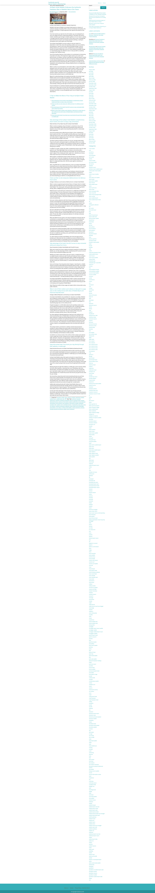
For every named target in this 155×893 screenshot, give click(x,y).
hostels (90, 426)
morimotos (91, 599)
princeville (91, 672)
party (90, 648)
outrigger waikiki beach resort (96, 631)
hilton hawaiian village (94, 407)
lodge (90, 550)
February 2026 (92, 80)
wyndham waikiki (93, 875)
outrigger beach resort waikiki (96, 628)
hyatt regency (92, 451)
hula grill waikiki (92, 441)
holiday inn (91, 414)
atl (89, 201)
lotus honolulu (92, 553)
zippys (90, 878)
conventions (92, 279)
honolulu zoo (92, 424)
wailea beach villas (93, 839)
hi (89, 395)
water (90, 847)
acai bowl (91, 153)
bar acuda (91, 208)
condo (90, 278)
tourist (90, 772)
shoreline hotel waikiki (94, 725)
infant (90, 467)
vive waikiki (91, 798)
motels (90, 601)
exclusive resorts (93, 319)
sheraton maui (92, 715)
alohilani (91, 165)
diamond (91, 303)
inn (89, 468)
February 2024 (92, 120)
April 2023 (91, 137)
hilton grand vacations (94, 405)
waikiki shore (92, 823)
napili (90, 603)
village (90, 791)
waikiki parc (91, 820)
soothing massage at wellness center (64, 406)
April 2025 (91, 97)
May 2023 (91, 136)
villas (90, 793)
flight (90, 337)
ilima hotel (91, 462)
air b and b (91, 157)
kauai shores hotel (93, 518)
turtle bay (91, 781)
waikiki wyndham (93, 829)
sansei (90, 705)
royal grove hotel (93, 696)
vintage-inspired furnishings (56, 409)
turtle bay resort (93, 783)
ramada (91, 679)
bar (90, 206)
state (90, 739)
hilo (90, 399)
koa (90, 531)
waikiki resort (53, 399)
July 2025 (91, 91)
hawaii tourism (92, 385)
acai (90, 150)
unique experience (76, 407)
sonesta (91, 728)
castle (90, 250)
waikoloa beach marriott (94, 834)
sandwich (91, 703)
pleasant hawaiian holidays (95, 660)
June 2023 (91, 134)
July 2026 (91, 71)
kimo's (90, 524)
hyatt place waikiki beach (94, 450)
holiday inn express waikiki (95, 417)
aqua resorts (92, 182)
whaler (90, 858)
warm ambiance (70, 409)
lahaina (90, 536)
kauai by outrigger (93, 509)
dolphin (91, 312)
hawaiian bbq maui (93, 390)
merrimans (91, 582)
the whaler (91, 769)
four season (92, 341)
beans (90, 223)
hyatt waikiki (92, 456)
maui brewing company (94, 572)
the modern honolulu (94, 764)
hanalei (90, 375)
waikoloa (91, 832)
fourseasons (92, 351)
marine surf (91, 562)
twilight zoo (91, 786)
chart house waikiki (93, 257)
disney (90, 308)
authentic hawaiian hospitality (62, 400)
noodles (91, 614)
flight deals (91, 339)
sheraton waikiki (93, 718)
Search (90, 5)
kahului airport (92, 492)
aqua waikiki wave (93, 184)
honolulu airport (93, 421)
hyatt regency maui (93, 453)
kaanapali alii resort (93, 482)
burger (90, 245)
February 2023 (92, 141)
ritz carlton (91, 691)
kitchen (90, 526)
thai (90, 757)
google (90, 356)
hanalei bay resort (93, 376)
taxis (90, 756)
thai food (91, 761)
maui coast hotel (93, 574)
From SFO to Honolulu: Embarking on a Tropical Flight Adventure (97, 27)
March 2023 (91, 139)
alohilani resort (92, 167)
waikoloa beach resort (94, 835)
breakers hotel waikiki (94, 242)
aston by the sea (93, 187)
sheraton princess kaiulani (95, 717)
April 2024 (91, 117)
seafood (91, 708)
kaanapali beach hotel (94, 485)
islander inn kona (93, 472)
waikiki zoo (91, 830)
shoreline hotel (92, 723)
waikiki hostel (92, 818)
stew (90, 744)
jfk (89, 477)
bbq (90, 213)
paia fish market (92, 642)
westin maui (92, 854)
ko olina (91, 528)
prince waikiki (92, 669)
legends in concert (93, 543)
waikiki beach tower (93, 808)
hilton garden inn (93, 404)
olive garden (92, 625)
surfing (90, 747)
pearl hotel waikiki (93, 655)
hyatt (90, 443)
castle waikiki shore (93, 254)
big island (91, 232)
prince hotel (92, 667)
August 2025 (92, 90)
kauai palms (92, 516)
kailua (90, 494)
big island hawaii (93, 233)
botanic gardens (93, 239)
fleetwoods (91, 336)
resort (90, 686)
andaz (90, 172)
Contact (104, 3)
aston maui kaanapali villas (95, 194)
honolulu (59, 397)
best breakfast (92, 228)
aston (90, 186)
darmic (90, 293)
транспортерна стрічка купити (96, 61)
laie (90, 540)
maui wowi (91, 579)
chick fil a (91, 264)
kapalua (91, 504)
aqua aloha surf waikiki (94, 177)
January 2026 (92, 81)
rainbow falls (92, 677)
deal (90, 298)
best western (92, 230)
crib (90, 286)
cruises (90, 288)
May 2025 (91, 95)
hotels (62, 397)
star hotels (91, 735)
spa (90, 730)
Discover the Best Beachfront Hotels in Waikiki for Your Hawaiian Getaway (97, 13)
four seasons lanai (93, 346)
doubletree (91, 313)
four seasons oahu (93, 349)
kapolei (90, 506)
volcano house (92, 800)
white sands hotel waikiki (95, 863)
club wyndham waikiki (94, 271)
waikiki (82, 397)
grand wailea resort (93, 361)
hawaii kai (91, 382)
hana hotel (91, 373)
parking (91, 647)
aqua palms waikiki (93, 181)
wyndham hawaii (93, 871)
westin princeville (93, 856)
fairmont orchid (92, 325)
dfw (90, 302)
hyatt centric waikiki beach (95, 445)
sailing (90, 701)
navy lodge (91, 608)
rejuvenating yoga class (77, 404)
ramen (90, 683)
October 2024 (92, 107)
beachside (91, 221)
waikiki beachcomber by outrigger (97, 813)
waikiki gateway (92, 817)
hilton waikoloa (92, 410)
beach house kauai (93, 215)
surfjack (73, 397)
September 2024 (93, 108)
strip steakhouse (93, 746)
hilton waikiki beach (93, 409)
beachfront (91, 220)
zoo (90, 880)
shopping (91, 720)
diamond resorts (93, 305)
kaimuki (91, 496)
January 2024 (92, 122)
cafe (90, 249)
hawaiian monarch (93, 392)
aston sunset (92, 196)
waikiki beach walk (93, 810)
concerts (91, 276)
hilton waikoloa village (94, 412)
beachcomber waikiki (94, 218)
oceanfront (91, 620)
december (91, 300)
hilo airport (91, 400)
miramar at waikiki (93, 587)
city (90, 267)
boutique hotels (92, 240)
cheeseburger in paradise (95, 262)
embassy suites (92, 317)
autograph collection (94, 204)
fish (90, 330)
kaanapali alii (92, 480)
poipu (90, 662)
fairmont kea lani (93, 324)
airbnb (90, 158)
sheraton (91, 711)
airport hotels (92, 160)
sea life (90, 706)
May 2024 (91, 115)
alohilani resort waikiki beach (95, 169)
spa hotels (91, 732)
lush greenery (66, 403)
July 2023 (91, 132)
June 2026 (91, 73)
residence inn (92, 684)
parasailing (91, 643)
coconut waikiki (92, 274)
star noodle (91, 737)
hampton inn (92, 371)
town (90, 776)
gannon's (91, 354)
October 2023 (92, 127)
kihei (90, 522)
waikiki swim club (61, 399)
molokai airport (92, 594)
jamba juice (91, 473)
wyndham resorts (93, 873)
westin (90, 852)
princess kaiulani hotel (94, 671)
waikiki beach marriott (94, 806)
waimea (91, 844)
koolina (90, 534)
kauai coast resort (93, 511)
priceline (91, 665)
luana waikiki (92, 555)
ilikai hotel (91, 460)
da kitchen (91, 290)
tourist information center (95, 774)
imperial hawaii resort (94, 465)
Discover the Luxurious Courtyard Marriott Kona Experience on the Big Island (97, 17)
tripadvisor (91, 778)
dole (90, 310)
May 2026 (91, 74)
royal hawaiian (92, 698)
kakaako (91, 497)
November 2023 (92, 125)
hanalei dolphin (92, 378)
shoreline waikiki (93, 727)
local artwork (59, 403)
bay (90, 211)
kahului (90, 490)
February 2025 (92, 100)
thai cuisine (91, 759)
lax (89, 541)
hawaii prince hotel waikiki (95, 383)
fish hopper (91, 332)
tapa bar (91, 754)
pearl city (91, 654)
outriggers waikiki (93, 633)
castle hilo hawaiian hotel (95, 252)
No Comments (72, 11)
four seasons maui (93, 347)
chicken (91, 266)
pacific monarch (92, 637)
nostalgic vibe (53, 404)
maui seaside (92, 575)
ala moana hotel (92, 162)
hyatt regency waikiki (94, 455)
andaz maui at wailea (94, 174)
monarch (91, 596)
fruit (90, 353)
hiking (90, 397)
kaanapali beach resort (94, 487)
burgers (91, 247)
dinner (90, 307)
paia (90, 640)
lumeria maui (92, 557)
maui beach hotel (93, 570)
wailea (90, 837)
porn (90, 33)
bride (90, 244)
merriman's (91, 580)
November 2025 (92, 85)
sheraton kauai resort (94, 713)
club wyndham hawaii (94, 269)
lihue (90, 548)
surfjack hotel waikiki (67, 407)
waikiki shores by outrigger (95, 825)
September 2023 (93, 129)
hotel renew (92, 431)
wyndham (91, 868)
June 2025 (91, 93)
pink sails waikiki (93, 659)
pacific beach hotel (93, 635)
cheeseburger (92, 261)
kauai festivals (92, 514)
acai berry (91, 152)
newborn (91, 611)
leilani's (90, 545)
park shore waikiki (93, 645)
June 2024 (91, 114)
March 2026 (91, 78)
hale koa (91, 363)
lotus (90, 551)
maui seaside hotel (93, 577)
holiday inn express (93, 416)
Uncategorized (92, 789)
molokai (91, 592)
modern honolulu (93, 591)
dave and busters (93, 295)
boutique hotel (76, 400)
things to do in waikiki (94, 771)
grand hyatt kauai (93, 359)
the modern (91, 763)
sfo (89, 710)
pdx (90, 650)
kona (90, 533)
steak (90, 742)
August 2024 (92, 110)
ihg (89, 458)
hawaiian (91, 387)
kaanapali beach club (94, 484)
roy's (90, 693)
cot (89, 283)
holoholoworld (54, 11)
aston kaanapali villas (94, 191)
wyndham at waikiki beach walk (96, 869)
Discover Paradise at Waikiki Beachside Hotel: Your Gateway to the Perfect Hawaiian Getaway (96, 41)
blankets (91, 235)
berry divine (91, 227)
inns (90, 470)
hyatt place (91, 448)
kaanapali (91, 479)
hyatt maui (91, 446)
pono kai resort (92, 664)
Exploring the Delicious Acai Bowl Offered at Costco (96, 63)
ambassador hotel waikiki (95, 170)
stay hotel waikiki (93, 740)
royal (90, 694)
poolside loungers (67, 404)
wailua (90, 842)
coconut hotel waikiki (94, 273)
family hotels (92, 327)
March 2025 (91, 98)
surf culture (58, 407)
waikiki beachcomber (94, 812)
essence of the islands (63, 402)
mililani (90, 584)
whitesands (91, 864)
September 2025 (93, 88)
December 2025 (92, 83)
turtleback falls (92, 784)
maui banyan (92, 568)
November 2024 (92, 105)
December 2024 (92, 103)
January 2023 (92, 143)
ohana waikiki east (93, 621)
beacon (71, 400)
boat (90, 237)
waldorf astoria (92, 846)
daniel (90, 291)
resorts (69, 397)
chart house (92, 256)
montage (91, 597)
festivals (91, 329)
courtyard (91, 284)
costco (90, 281)
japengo (91, 475)
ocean (90, 618)
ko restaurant (92, 529)
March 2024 (91, 119)
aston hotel (91, 189)
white (90, 861)
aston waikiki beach (93, 198)
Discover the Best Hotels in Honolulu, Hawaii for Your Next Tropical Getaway (97, 35)
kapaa (90, 502)
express (91, 320)
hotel (90, 428)
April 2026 (91, 76)
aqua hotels (91, 179)
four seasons (92, 342)
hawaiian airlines (93, 388)
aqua (90, 176)
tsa (89, 779)
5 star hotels (92, 148)
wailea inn (91, 840)
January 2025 (92, 102)
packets (91, 638)
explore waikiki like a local (75, 402)
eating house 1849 (93, 315)
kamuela (91, 499)
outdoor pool (60, 404)
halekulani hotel (92, 370)
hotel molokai (92, 429)
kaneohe (91, 501)
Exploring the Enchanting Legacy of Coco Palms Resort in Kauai (97, 21)
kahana (90, 489)
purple (90, 676)
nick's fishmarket (93, 613)
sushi (90, 751)
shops (90, 722)
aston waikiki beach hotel (95, 199)
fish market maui (93, 334)
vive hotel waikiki (93, 796)
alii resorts (91, 164)
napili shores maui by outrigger (96, 606)
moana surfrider (93, 589)
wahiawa (91, 801)
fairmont (91, 322)
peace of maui (92, 652)
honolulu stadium (93, 422)
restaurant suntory (93, 689)
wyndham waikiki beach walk (95, 876)
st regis (90, 734)
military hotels (92, 585)
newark (90, 609)
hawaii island (92, 380)
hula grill (91, 438)
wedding (91, 851)
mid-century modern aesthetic (76, 403)
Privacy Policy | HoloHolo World (82, 888)
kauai (90, 508)
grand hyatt (91, 358)
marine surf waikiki (93, 563)
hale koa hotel (92, 365)
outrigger (91, 626)
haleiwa (91, 366)
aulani (90, 203)
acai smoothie (92, 155)
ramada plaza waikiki (94, 681)
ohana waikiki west (93, 623)
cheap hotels (92, 259)
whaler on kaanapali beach (95, 859)
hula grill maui (92, 439)
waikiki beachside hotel (94, 815)
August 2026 (92, 69)
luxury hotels (92, 558)
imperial (91, 463)
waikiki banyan (92, 805)
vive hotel (91, 795)
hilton (90, 402)
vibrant (82, 407)
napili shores (92, 604)
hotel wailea (92, 434)
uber (90, 788)
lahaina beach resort (93, 538)
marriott (91, 565)
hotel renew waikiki (93, 433)
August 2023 (92, 131)
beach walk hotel (93, 216)
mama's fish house (93, 560)
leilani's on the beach (94, 546)
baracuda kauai (92, 210)
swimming (78, 397)
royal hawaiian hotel (93, 700)
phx (90, 657)
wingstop (91, 866)
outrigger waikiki (93, 630)
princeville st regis (93, 674)
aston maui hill (92, 193)
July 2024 (91, 112)
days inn (91, 296)
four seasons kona (93, 344)
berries (90, 225)
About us (100, 3)
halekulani (91, 368)
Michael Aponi (92, 46)
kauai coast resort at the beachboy (97, 513)
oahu (66, 397)
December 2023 (92, 124)
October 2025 (92, 86)
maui (90, 567)
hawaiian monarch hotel (94, 393)
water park (91, 849)
